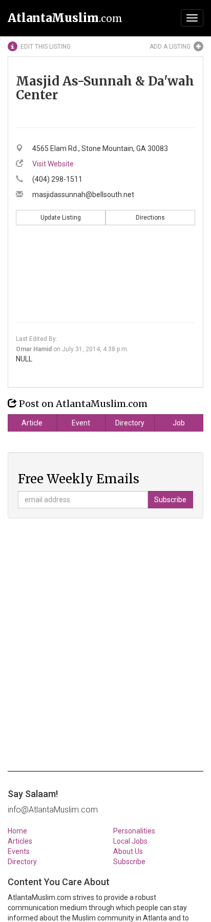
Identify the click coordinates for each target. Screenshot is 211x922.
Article (32, 423)
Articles (20, 841)
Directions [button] (150, 217)
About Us (128, 851)
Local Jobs (130, 841)
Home (17, 831)
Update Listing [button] (60, 217)
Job (179, 423)
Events (19, 851)
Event (81, 423)
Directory (129, 423)
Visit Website (53, 164)
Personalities (134, 831)
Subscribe (129, 861)
